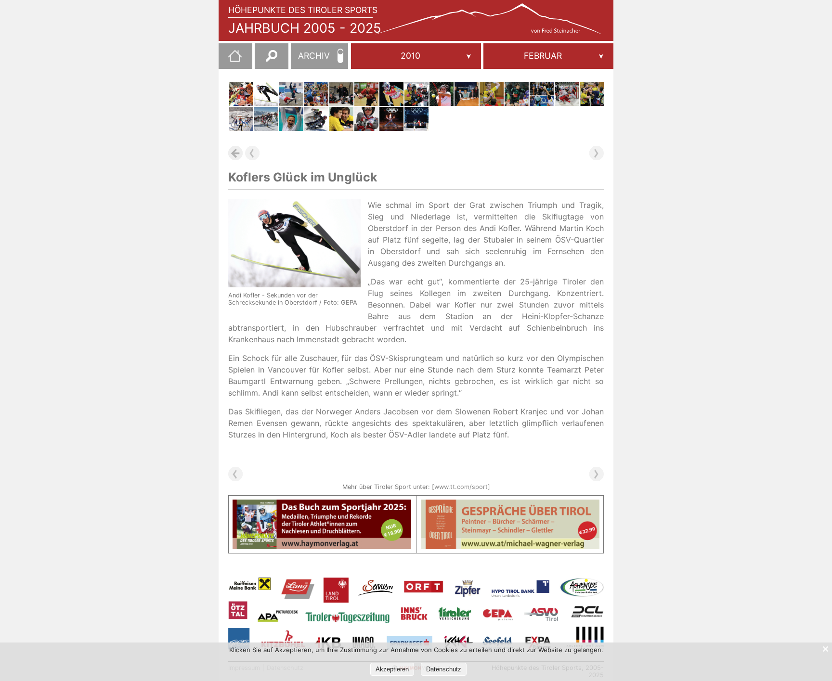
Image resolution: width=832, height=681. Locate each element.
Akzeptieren (392, 669)
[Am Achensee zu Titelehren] (266, 119)
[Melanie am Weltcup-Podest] (366, 119)
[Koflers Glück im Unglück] (266, 94)
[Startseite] (230, 59)
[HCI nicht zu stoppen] (567, 94)
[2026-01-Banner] (322, 505)
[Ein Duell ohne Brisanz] (316, 94)
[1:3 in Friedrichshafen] (542, 94)
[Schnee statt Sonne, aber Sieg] (291, 94)
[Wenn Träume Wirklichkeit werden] (291, 119)
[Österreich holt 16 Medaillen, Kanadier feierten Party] (391, 119)
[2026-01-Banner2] (510, 505)
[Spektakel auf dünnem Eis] (316, 119)
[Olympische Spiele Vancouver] (416, 119)
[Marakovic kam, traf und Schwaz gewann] (366, 94)
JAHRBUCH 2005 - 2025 (304, 28)
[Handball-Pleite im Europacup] (592, 94)
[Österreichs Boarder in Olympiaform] (416, 94)
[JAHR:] (416, 56)
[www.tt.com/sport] (461, 486)
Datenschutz (443, 669)
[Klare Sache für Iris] (441, 94)
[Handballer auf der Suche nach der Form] (341, 119)
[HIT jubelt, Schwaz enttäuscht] (492, 94)
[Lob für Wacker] (517, 94)
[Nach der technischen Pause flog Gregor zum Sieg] (391, 94)
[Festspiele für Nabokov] (341, 94)
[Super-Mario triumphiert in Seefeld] (241, 94)
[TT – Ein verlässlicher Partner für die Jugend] (467, 94)
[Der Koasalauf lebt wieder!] (241, 119)
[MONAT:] (548, 56)
